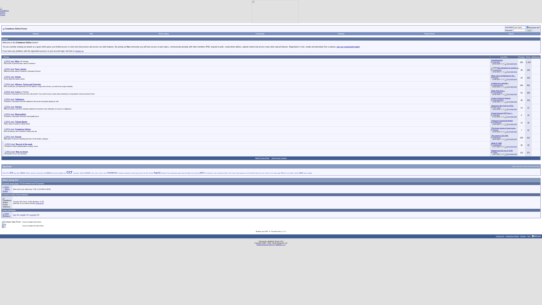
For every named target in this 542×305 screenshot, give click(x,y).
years (305, 173)
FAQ (91, 34)
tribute (291, 173)
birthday (61, 173)
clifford (82, 173)
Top (528, 236)
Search (511, 34)
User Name (509, 27)
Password (508, 30)
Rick (14, 215)
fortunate (163, 173)
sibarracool (497, 137)
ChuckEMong (497, 92)
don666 (22, 215)
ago (15, 173)
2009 (11, 173)
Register (36, 34)
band (49, 173)
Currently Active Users (10, 183)
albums (28, 173)
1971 (7, 173)
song (275, 173)
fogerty (157, 173)
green (176, 173)
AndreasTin (40, 203)
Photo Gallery (164, 34)
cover (104, 173)
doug (136, 173)
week (301, 173)
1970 (4, 173)
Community (260, 34)
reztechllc (32, 215)
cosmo (100, 173)
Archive (523, 236)
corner (96, 173)
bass (52, 173)
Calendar (341, 34)
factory (141, 173)
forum (168, 173)
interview (196, 173)
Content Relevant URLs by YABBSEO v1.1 (271, 245)
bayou (56, 173)
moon (229, 173)
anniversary (40, 173)
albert (18, 173)
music (234, 173)
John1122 (496, 115)
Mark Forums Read (262, 158)
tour (288, 173)
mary (215, 173)
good (172, 173)
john (202, 173)
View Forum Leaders (279, 158)
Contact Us (500, 236)
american (33, 173)
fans (147, 173)
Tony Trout (497, 107)
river (260, 173)
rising (256, 173)
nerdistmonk (497, 70)
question (242, 173)
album (22, 173)
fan (144, 173)
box (65, 173)
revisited (252, 173)
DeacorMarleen (498, 100)
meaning (219, 173)
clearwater (76, 173)
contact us (79, 51)
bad (45, 173)
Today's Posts (429, 34)
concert (87, 173)
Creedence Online (512, 236)
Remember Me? (534, 28)
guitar (179, 173)
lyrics (211, 173)
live (206, 173)
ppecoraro (496, 62)
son (272, 173)
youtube (309, 173)
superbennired (498, 85)
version (296, 173)
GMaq (495, 152)
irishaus (495, 77)
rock (263, 173)
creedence (112, 173)
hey (192, 173)
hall (186, 173)
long (208, 173)
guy (183, 173)
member (225, 173)
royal (266, 173)
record (247, 173)
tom (285, 173)
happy (189, 173)
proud (237, 173)
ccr (69, 172)
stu (282, 173)
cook (92, 173)
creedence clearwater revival (126, 173)
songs (278, 173)
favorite (151, 173)
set (269, 173)
